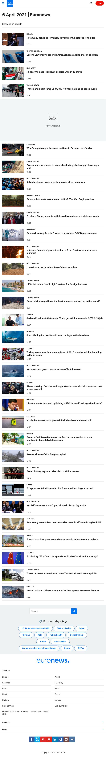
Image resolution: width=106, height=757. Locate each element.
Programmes (8, 706)
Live (100, 3)
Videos (58, 700)
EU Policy (59, 682)
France (43, 641)
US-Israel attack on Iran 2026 (35, 628)
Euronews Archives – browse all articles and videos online (25, 712)
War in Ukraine (64, 628)
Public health (56, 635)
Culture (5, 700)
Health (5, 694)
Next (57, 688)
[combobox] (53, 611)
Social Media (60, 641)
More (4, 729)
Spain (81, 628)
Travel (57, 694)
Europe (5, 677)
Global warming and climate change (39, 648)
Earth (4, 688)
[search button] (74, 611)
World (57, 677)
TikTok (81, 648)
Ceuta (67, 648)
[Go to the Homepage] (10, 3)
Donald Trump (77, 635)
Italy (40, 635)
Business (6, 682)
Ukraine (26, 635)
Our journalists (61, 706)
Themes (6, 670)
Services (6, 722)
